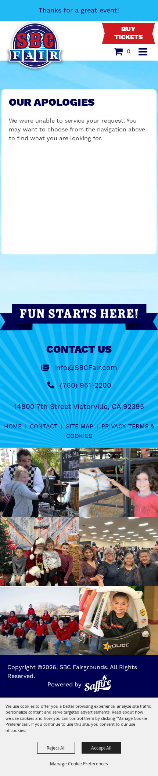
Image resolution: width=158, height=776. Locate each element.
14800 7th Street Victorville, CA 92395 (79, 406)
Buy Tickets (128, 33)
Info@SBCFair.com (85, 367)
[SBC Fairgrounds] (35, 46)
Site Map (79, 426)
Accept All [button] (101, 748)
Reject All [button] (56, 748)
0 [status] (128, 51)
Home (13, 426)
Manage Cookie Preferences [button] (79, 763)
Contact (44, 426)
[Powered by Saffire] (98, 683)
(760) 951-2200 (85, 385)
